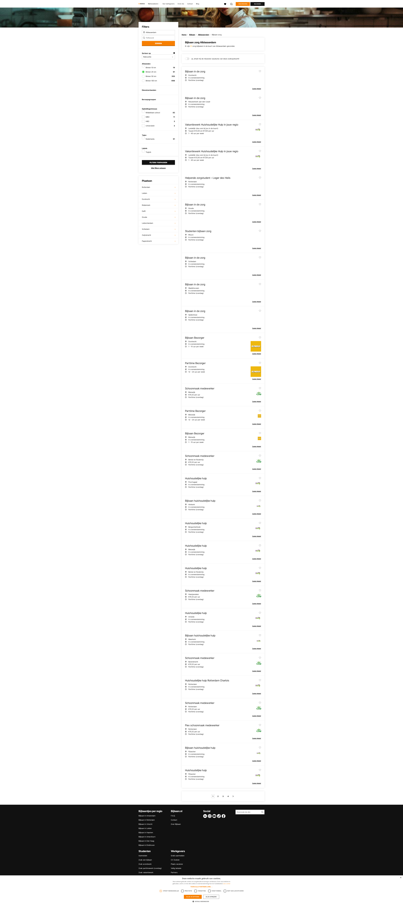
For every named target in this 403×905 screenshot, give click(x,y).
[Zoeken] (231, 4)
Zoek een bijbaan (145, 860)
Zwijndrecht (146, 235)
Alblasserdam (203, 35)
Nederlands (150, 139)
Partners (174, 872)
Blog (197, 4)
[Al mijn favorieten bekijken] (225, 4)
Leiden (144, 193)
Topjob (148, 152)
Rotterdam (146, 187)
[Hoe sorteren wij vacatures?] (174, 53)
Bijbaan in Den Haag (146, 841)
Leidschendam (147, 223)
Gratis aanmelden (177, 856)
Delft (144, 211)
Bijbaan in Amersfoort (147, 837)
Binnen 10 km (151, 67)
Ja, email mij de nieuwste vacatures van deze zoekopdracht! (215, 59)
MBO (147, 117)
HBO (147, 121)
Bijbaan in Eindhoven (147, 845)
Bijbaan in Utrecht (145, 824)
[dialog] (201, 890)
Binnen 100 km (151, 81)
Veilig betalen (176, 868)
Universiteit (150, 126)
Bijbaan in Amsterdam (147, 816)
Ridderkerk (146, 205)
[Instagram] (210, 816)
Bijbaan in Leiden (145, 828)
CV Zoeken (175, 860)
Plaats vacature (177, 864)
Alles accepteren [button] (192, 897)
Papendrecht (147, 241)
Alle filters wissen (158, 168)
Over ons (181, 4)
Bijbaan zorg (217, 35)
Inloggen (257, 4)
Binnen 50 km (151, 76)
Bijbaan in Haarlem (146, 832)
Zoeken (158, 43)
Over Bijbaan (176, 824)
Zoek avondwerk (145, 864)
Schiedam (145, 229)
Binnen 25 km (151, 72)
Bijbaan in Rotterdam (147, 820)
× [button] (400, 877)
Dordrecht (146, 199)
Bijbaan (192, 35)
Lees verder (226, 884)
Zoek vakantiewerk (146, 872)
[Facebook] (224, 816)
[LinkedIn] (205, 816)
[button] (201, 887)
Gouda (144, 217)
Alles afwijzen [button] (211, 897)
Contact (190, 4)
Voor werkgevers (168, 4)
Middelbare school (153, 113)
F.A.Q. (173, 816)
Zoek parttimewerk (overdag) (150, 868)
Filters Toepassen (158, 162)
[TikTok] (219, 816)
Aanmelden (143, 856)
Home (184, 35)
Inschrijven (243, 4)
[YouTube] (214, 816)
